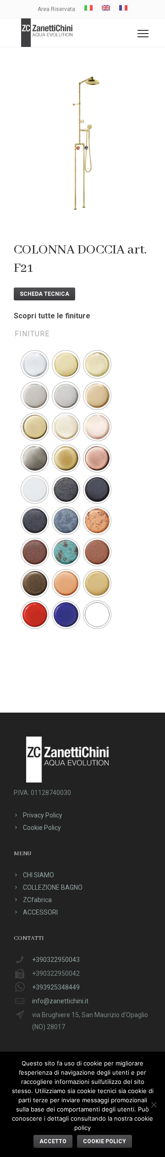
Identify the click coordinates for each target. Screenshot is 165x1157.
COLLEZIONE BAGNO (52, 887)
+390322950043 (56, 959)
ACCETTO (52, 1141)
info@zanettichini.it (60, 1001)
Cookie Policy (42, 827)
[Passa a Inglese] (106, 8)
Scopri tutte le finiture (52, 315)
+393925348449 (56, 987)
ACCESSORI (40, 912)
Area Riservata (56, 9)
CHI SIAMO (38, 875)
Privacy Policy (42, 815)
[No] (153, 1104)
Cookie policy (104, 1141)
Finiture (32, 333)
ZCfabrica (37, 900)
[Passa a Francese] (123, 8)
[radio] (35, 364)
